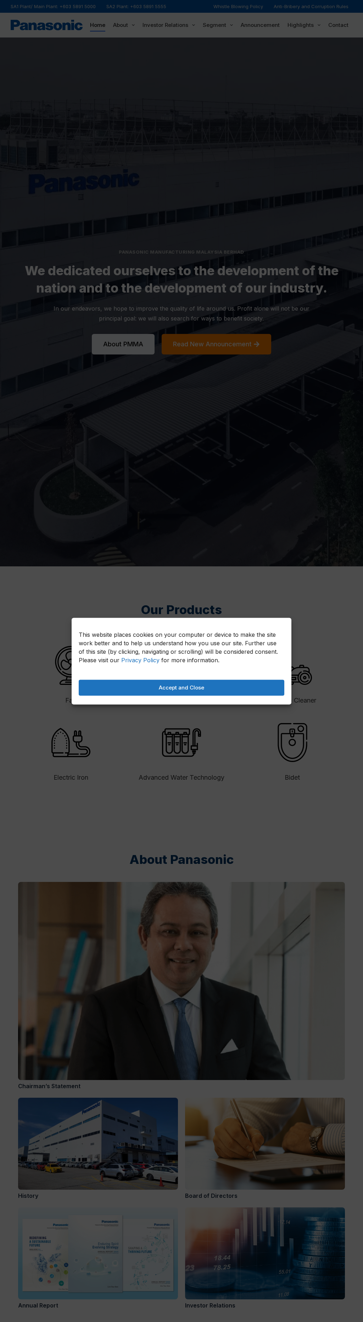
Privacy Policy (140, 659)
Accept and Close (181, 687)
